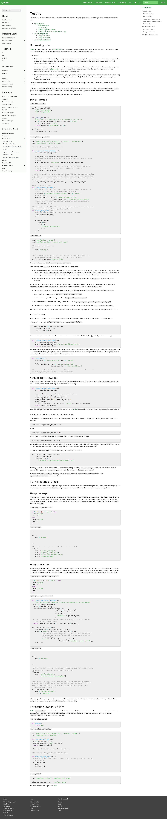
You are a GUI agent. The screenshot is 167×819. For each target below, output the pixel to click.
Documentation (35, 806)
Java (3, 55)
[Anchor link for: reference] (13, 92)
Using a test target (44, 36)
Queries (4, 79)
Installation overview (8, 38)
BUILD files (5, 110)
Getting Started (87, 2)
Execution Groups (7, 121)
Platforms (5, 118)
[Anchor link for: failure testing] (46, 314)
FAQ (3, 168)
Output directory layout (9, 115)
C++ (3, 53)
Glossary (5, 99)
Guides (4, 73)
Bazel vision (5, 22)
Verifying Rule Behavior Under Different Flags (52, 32)
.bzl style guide (7, 141)
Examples (5, 160)
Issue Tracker (35, 804)
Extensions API (6, 163)
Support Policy (35, 810)
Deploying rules (8, 155)
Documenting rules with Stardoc (12, 146)
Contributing (122, 2)
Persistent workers (7, 165)
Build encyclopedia (7, 102)
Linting (5, 149)
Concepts (5, 70)
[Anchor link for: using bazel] (14, 66)
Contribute (6, 806)
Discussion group (63, 808)
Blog (130, 2)
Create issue (147, 7)
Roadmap (6, 804)
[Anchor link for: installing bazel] (18, 34)
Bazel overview (6, 20)
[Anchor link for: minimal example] (48, 100)
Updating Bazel (6, 43)
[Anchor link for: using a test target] (49, 493)
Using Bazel (98, 2)
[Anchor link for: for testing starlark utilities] (65, 706)
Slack (59, 810)
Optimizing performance (10, 152)
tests (55, 786)
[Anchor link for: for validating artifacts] (60, 481)
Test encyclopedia (7, 104)
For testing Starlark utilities (42, 40)
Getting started (6, 25)
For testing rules (39, 23)
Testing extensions (9, 144)
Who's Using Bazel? (9, 802)
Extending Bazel (110, 2)
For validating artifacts (41, 34)
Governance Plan (8, 808)
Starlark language (7, 171)
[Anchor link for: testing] (42, 13)
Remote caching (7, 87)
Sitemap (6, 812)
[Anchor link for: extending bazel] (19, 129)
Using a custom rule (44, 38)
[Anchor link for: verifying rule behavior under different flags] (75, 414)
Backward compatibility (9, 28)
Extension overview (8, 133)
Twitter (60, 802)
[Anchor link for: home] (9, 16)
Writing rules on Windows (10, 157)
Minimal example (43, 25)
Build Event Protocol (8, 112)
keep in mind (55, 69)
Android (4, 58)
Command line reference (9, 107)
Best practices (6, 81)
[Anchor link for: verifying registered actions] (58, 378)
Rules (4, 76)
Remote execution (7, 84)
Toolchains (5, 123)
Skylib (32, 49)
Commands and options (9, 96)
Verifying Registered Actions (46, 30)
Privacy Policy (7, 810)
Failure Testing (42, 28)
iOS (3, 61)
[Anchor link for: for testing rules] (52, 45)
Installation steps (7, 40)
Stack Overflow (35, 802)
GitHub (163, 2)
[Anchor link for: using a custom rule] (50, 564)
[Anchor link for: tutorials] (12, 49)
